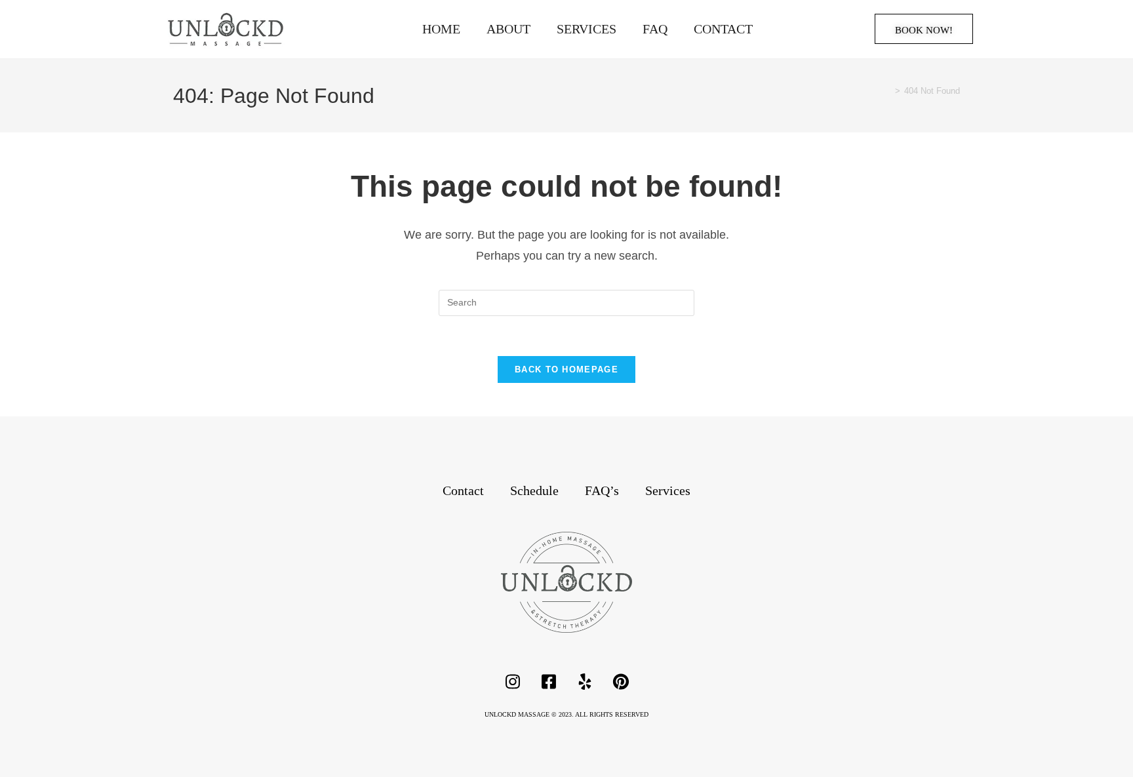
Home (441, 29)
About (508, 29)
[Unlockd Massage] (566, 582)
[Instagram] (512, 682)
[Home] (888, 91)
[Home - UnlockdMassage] (225, 29)
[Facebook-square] (548, 682)
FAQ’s (602, 490)
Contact (723, 29)
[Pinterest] (621, 682)
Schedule (534, 490)
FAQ (655, 29)
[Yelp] (584, 682)
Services (586, 29)
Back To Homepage (566, 369)
